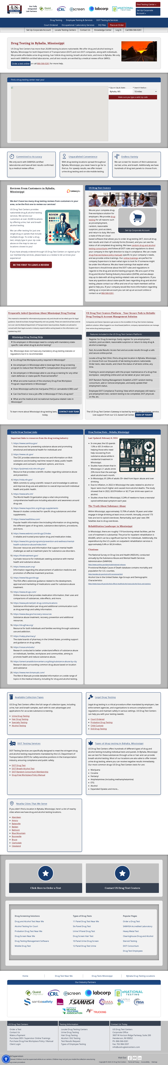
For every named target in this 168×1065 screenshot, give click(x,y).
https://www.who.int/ (23, 494)
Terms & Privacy (133, 1062)
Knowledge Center (103, 30)
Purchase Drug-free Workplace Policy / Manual (31, 1041)
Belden (15, 826)
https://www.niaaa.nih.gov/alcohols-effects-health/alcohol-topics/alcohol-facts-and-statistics (119, 584)
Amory (15, 820)
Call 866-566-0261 (133, 30)
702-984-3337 (123, 1044)
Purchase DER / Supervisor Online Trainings (30, 1038)
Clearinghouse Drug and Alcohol (138, 936)
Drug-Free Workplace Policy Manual (28, 775)
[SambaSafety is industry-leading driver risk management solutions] (38, 1001)
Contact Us (85, 30)
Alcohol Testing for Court (26, 926)
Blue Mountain (18, 833)
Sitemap (154, 1062)
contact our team (69, 411)
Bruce (14, 839)
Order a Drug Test (131, 921)
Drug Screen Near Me (25, 936)
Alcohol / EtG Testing (70, 1038)
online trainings (130, 258)
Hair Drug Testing (20, 719)
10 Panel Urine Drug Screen (86, 941)
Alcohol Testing (19, 725)
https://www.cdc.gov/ (23, 454)
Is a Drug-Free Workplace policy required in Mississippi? (39, 360)
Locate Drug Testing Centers (74, 1029)
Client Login (15, 1044)
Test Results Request (70, 1041)
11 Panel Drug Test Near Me (86, 921)
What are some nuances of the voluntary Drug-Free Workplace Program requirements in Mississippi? (41, 382)
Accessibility (145, 1062)
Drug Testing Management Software (32, 941)
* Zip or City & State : (117, 87)
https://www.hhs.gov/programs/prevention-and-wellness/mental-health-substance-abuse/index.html (44, 543)
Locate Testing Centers (65, 30)
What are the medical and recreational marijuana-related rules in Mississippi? (42, 400)
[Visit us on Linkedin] (140, 1058)
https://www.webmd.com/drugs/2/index (32, 533)
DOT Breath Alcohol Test (23, 768)
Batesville (16, 823)
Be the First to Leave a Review (31, 264)
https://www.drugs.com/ (24, 592)
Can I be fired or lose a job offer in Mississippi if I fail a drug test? (43, 394)
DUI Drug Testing (99, 728)
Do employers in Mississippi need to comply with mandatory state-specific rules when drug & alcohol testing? (43, 343)
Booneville (16, 836)
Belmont (16, 830)
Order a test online (21, 63)
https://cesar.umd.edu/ (24, 647)
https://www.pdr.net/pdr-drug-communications (35, 603)
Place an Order (117, 25)
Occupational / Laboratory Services (78, 25)
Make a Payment (17, 1035)
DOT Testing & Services (107, 20)
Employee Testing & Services (79, 20)
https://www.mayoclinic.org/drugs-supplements (35, 508)
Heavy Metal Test (131, 931)
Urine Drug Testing (21, 716)
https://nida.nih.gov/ (22, 479)
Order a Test (15, 1029)
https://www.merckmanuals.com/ (29, 672)
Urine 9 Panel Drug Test (84, 931)
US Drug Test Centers (118, 1062)
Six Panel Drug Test (82, 926)
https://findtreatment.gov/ (25, 555)
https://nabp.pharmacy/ (24, 636)
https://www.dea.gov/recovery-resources (32, 614)
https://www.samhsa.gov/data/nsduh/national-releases (107, 565)
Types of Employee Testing (73, 1044)
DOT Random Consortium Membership (30, 771)
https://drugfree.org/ (23, 625)
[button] (6, 1059)
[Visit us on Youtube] (135, 1058)
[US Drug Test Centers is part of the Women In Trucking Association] (96, 1010)
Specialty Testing (19, 722)
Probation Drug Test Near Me (28, 931)
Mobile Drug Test (23, 946)
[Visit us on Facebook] (130, 1058)
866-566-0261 (43, 63)
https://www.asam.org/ (24, 566)
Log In (118, 30)
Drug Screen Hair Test (83, 936)
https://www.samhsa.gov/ (25, 443)
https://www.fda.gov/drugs (26, 577)
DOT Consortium (131, 946)
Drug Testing (56, 20)
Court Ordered (51, 25)
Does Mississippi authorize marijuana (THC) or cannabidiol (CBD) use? (45, 389)
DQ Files (102, 25)
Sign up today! (144, 414)
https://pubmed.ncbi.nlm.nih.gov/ (29, 468)
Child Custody (97, 725)
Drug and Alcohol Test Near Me (29, 921)
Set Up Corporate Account (38, 30)
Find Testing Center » (146, 4)
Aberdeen (16, 817)
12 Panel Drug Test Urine (84, 946)
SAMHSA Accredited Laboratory (137, 926)
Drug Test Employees (133, 951)
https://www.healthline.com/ (26, 519)
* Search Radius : (140, 87)
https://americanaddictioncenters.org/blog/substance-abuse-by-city (45, 661)
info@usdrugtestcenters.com (126, 1047)
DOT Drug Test (19, 765)
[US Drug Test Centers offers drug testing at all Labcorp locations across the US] (98, 8)
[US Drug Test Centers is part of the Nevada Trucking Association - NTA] (72, 1010)
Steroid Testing (130, 941)
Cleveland (16, 846)
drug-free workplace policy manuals (105, 255)
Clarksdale (17, 842)
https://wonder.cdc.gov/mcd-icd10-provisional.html (105, 574)
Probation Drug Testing (102, 722)
